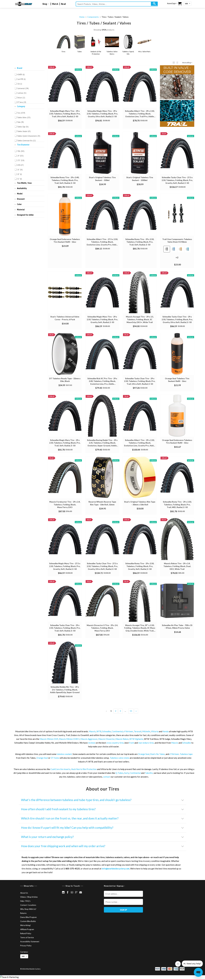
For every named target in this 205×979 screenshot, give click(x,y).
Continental (117, 731)
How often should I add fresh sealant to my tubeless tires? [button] (58, 809)
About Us (24, 893)
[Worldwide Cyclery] (23, 4)
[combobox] (117, 4)
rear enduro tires (146, 742)
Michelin (146, 731)
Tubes (79, 51)
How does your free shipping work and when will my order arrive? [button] (63, 846)
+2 (179, 258)
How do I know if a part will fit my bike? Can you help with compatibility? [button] (67, 827)
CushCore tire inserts (60, 769)
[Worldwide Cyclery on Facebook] (67, 892)
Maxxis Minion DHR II (69, 739)
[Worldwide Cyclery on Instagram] (63, 892)
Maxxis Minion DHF (49, 739)
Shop (45, 3)
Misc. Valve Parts (144, 51)
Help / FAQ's (25, 901)
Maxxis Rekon (122, 739)
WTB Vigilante (136, 739)
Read (63, 3)
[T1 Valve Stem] (177, 96)
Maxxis (92, 731)
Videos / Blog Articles (29, 897)
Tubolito (149, 773)
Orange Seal (143, 754)
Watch (55, 3)
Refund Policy (25, 933)
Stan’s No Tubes (157, 754)
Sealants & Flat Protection (96, 52)
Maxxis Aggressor (88, 739)
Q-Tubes (119, 773)
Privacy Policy (26, 945)
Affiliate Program (27, 929)
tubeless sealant (64, 754)
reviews (91, 742)
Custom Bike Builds (28, 921)
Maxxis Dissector (106, 739)
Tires (63, 51)
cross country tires (115, 742)
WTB (99, 731)
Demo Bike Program (28, 917)
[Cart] (180, 4)
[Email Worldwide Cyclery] (80, 892)
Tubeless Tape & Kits (128, 52)
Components (93, 17)
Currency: (24, 952)
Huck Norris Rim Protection (84, 769)
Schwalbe (106, 731)
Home (82, 17)
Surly (126, 773)
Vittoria (154, 731)
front (131, 742)
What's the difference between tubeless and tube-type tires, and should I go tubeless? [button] (76, 800)
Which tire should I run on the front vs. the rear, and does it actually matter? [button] (69, 818)
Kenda (165, 731)
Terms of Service (27, 937)
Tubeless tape (186, 754)
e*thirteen (128, 731)
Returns (23, 913)
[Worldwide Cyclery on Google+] (76, 892)
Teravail (137, 731)
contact (106, 776)
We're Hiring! (25, 925)
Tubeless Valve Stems (112, 52)
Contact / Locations (28, 905)
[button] (173, 62)
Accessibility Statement (29, 941)
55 (131, 711)
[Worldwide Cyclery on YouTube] (72, 892)
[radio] (166, 249)
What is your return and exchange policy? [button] (47, 836)
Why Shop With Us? (28, 909)
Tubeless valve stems (119, 758)
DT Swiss (55, 758)
